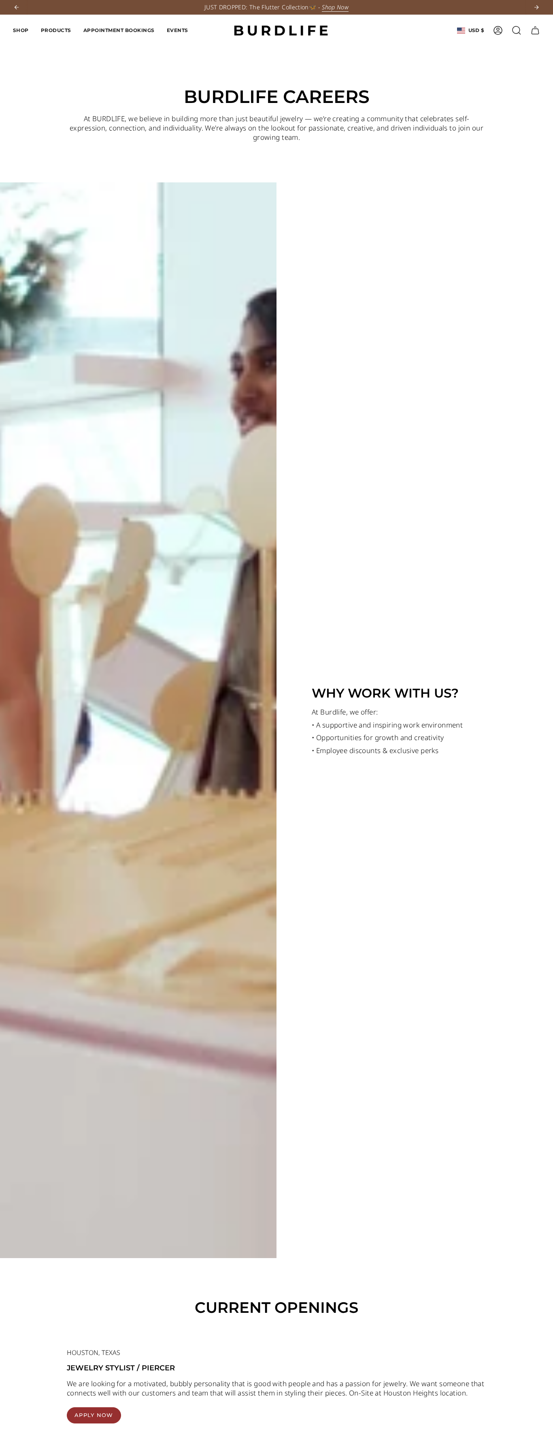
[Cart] (535, 30)
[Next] (536, 7)
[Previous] (16, 7)
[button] (21, 30)
